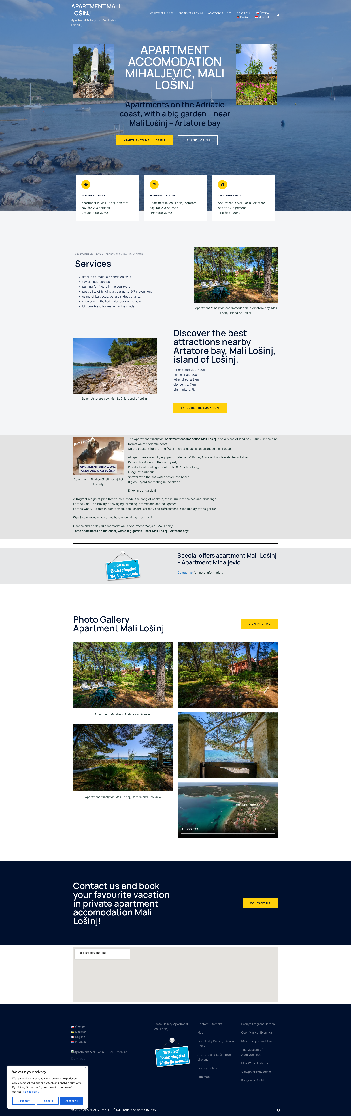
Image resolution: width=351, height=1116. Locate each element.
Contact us (185, 572)
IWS (153, 1110)
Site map (203, 1077)
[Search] (278, 15)
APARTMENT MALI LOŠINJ (95, 9)
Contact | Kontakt (209, 1024)
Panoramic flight (252, 1080)
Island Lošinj (243, 12)
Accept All (71, 1100)
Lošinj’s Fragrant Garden (258, 1024)
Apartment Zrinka (230, 195)
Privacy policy (207, 1068)
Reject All (47, 1100)
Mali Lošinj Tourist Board (258, 1041)
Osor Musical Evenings (257, 1032)
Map (200, 1032)
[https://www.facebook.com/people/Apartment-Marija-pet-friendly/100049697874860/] (278, 1110)
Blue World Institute (254, 1063)
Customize (24, 1100)
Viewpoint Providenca (256, 1072)
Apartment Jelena (93, 195)
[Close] (85, 1067)
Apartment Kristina (163, 195)
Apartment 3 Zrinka (219, 12)
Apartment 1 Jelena (161, 12)
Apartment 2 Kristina (191, 12)
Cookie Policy (31, 1091)
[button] (144, 140)
